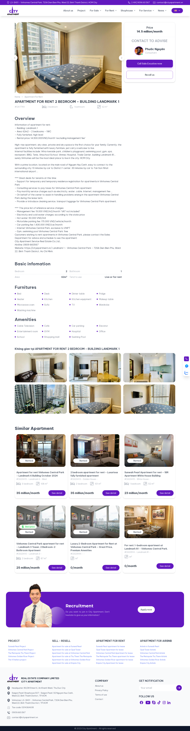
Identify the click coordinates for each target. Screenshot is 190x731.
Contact (99, 699)
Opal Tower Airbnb (148, 650)
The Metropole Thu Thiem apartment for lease (115, 656)
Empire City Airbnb (148, 663)
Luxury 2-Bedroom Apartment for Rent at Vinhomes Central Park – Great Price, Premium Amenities (94, 547)
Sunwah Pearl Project (17, 646)
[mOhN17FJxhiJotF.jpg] (41, 367)
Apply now (146, 609)
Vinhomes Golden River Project (21, 656)
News (161, 10)
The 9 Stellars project (17, 660)
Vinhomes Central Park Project (21, 650)
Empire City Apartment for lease (109, 663)
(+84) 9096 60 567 (140, 2)
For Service (145, 10)
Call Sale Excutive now (149, 63)
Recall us (149, 74)
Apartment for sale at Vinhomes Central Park (71, 653)
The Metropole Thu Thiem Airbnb (153, 656)
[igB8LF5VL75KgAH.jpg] (149, 399)
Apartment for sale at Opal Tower (66, 650)
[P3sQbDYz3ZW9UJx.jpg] (41, 399)
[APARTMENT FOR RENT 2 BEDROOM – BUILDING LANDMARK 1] (68, 57)
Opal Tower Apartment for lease (110, 650)
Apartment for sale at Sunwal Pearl (67, 646)
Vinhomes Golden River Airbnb (153, 660)
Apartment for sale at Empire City (66, 663)
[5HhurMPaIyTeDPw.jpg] (149, 367)
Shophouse (127, 10)
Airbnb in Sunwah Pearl (149, 646)
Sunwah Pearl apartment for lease (110, 646)
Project (81, 10)
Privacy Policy (101, 690)
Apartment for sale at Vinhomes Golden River (71, 660)
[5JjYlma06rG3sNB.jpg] (95, 367)
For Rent (109, 10)
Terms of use (101, 695)
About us (68, 10)
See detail (57, 493)
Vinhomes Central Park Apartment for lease (114, 653)
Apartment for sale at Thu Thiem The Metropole (72, 656)
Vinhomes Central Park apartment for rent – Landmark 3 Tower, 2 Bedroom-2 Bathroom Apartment (40, 547)
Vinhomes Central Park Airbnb (152, 653)
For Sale (94, 10)
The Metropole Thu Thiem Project (21, 653)
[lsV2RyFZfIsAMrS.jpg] (95, 399)
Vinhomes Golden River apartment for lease (114, 660)
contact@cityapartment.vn (170, 2)
